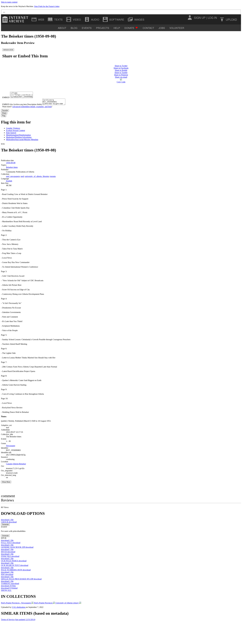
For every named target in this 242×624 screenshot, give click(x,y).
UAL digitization (19, 607)
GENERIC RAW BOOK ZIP (17, 547)
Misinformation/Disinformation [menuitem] (18, 135)
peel (22, 176)
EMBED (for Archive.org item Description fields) (22, 104)
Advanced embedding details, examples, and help (32, 107)
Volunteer (176, 28)
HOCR (8, 552)
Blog (74, 28)
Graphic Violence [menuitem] (13, 128)
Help (117, 28)
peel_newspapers (13, 176)
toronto (53, 176)
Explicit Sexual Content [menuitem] (15, 130)
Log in (212, 18)
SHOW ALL (6, 590)
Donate (129, 28)
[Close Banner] (4, 12)
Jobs (162, 28)
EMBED (5, 97)
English (9, 181)
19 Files (8, 586)
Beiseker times (12, 167)
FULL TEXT (10, 543)
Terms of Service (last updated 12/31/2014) (18, 619)
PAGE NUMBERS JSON (16, 570)
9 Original (9, 588)
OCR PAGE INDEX (13, 561)
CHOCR (9, 522)
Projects (102, 28)
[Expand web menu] (38, 19)
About (62, 28)
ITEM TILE (10, 556)
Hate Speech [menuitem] (11, 133)
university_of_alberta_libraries (37, 176)
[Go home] (15, 19)
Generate (5, 524)
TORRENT (10, 583)
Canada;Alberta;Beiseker (16, 464)
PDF (7, 574)
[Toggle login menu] (189, 17)
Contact (148, 28)
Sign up (199, 18)
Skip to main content (9, 2)
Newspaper (10, 446)
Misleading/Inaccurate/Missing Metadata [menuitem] (22, 139)
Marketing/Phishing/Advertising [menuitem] (19, 137)
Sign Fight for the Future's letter (46, 6)
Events (87, 28)
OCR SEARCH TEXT (14, 565)
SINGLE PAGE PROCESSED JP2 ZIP (21, 579)
